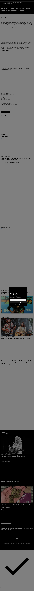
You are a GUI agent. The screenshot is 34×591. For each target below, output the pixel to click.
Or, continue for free (17, 304)
